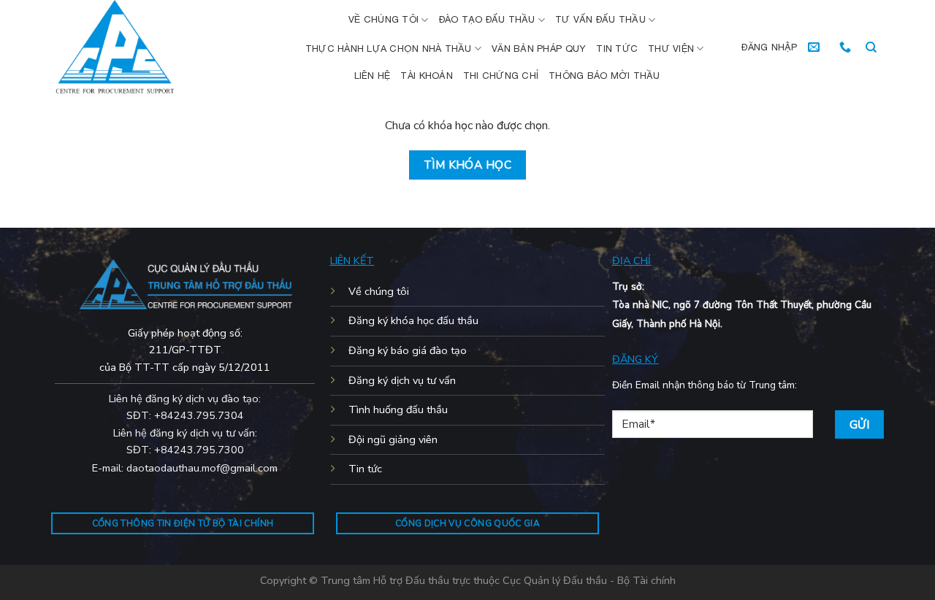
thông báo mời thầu (604, 75)
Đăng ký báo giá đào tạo (407, 350)
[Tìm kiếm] (871, 47)
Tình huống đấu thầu (398, 409)
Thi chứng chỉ (500, 75)
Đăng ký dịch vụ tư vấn (402, 380)
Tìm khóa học (468, 164)
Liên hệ (372, 75)
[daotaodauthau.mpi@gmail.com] (815, 47)
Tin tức (617, 48)
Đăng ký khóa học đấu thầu (413, 320)
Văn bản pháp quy (539, 48)
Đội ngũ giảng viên (393, 439)
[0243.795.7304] (847, 47)
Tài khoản (426, 75)
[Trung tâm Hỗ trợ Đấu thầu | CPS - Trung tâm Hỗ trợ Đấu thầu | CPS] (152, 47)
